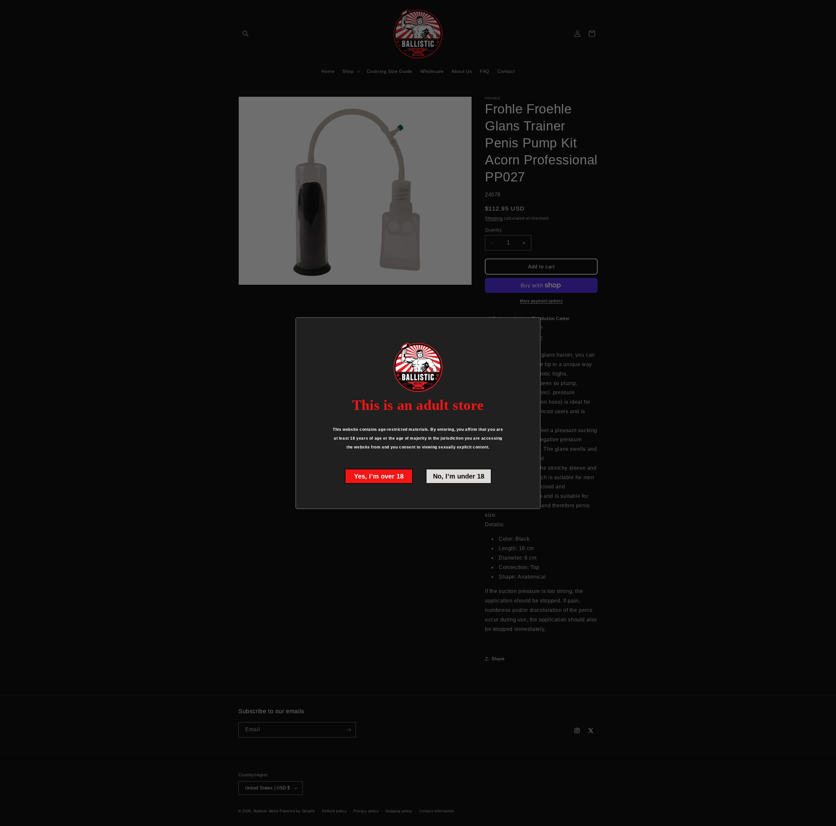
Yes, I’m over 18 (379, 476)
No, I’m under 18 (458, 476)
